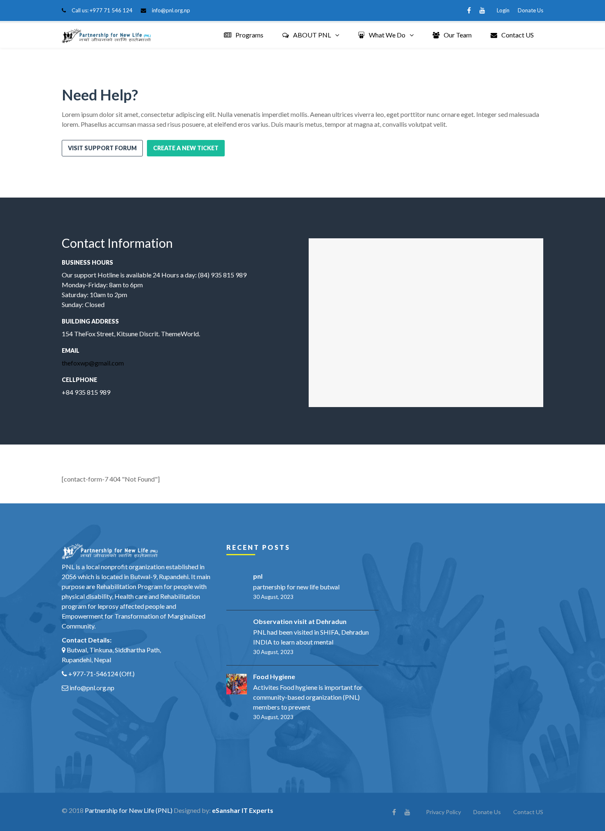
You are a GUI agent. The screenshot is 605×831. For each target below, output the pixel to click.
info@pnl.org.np (171, 10)
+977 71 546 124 (111, 10)
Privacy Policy (443, 811)
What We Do (387, 35)
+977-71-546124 (93, 673)
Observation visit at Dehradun (300, 621)
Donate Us (530, 10)
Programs (249, 35)
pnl (258, 576)
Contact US (517, 35)
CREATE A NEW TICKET (186, 147)
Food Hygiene (274, 676)
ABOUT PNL (312, 35)
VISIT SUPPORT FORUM (102, 147)
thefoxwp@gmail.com (93, 363)
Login (503, 10)
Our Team (458, 35)
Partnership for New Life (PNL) (128, 810)
